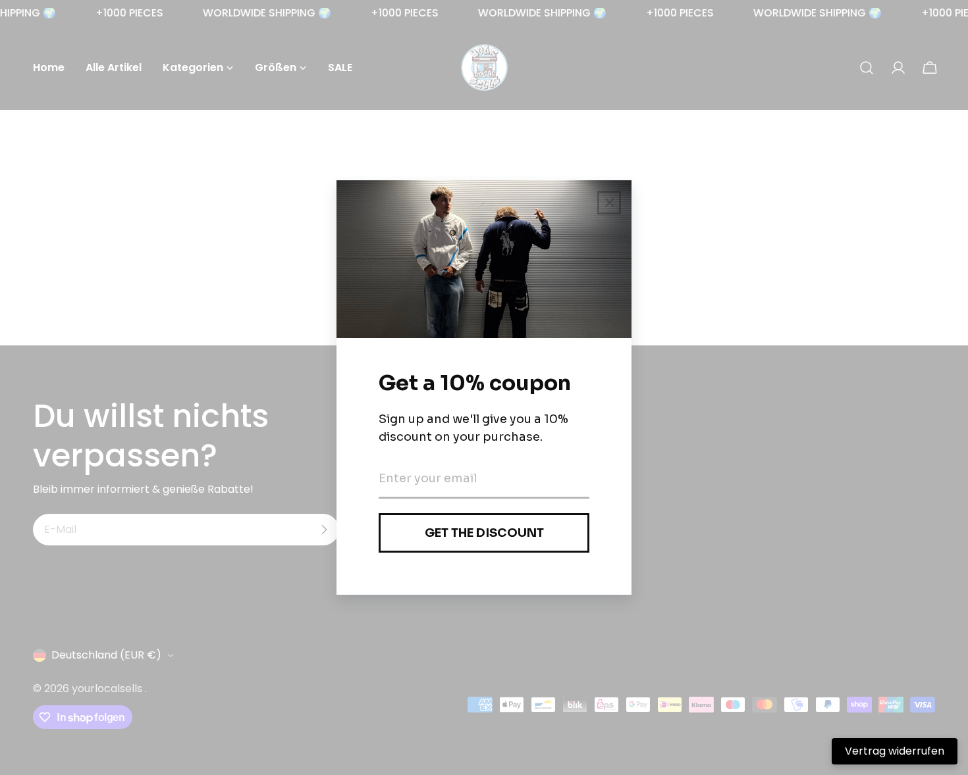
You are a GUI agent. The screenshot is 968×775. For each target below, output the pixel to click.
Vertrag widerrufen (894, 751)
